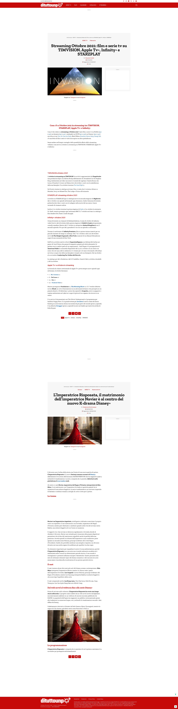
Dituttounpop (69, 37)
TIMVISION (85, 317)
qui (100, 132)
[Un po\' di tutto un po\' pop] (52, 5)
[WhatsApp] (133, 1)
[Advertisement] (89, 20)
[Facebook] (123, 1)
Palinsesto (93, 40)
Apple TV (67, 317)
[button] (136, 5)
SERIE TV (74, 37)
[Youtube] (136, 1)
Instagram (82, 97)
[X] (131, 1)
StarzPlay (78, 317)
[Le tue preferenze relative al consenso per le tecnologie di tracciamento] (175, 706)
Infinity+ (73, 317)
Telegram (73, 97)
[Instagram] (126, 1)
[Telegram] (128, 1)
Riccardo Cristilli (90, 58)
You (59, 136)
